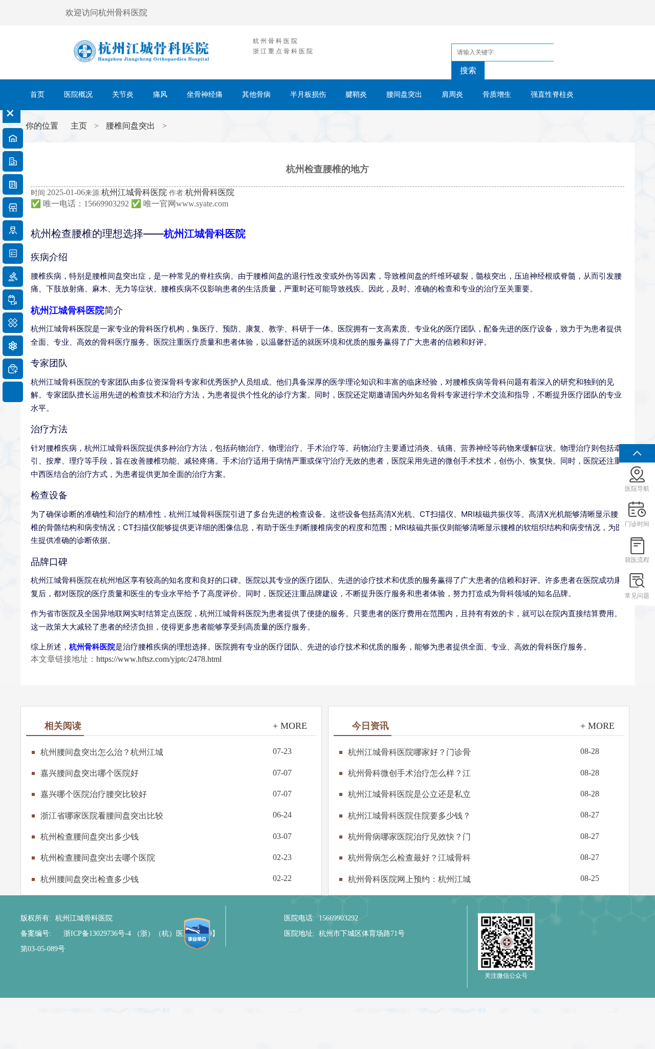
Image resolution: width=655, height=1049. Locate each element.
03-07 (166, 836)
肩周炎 (452, 94)
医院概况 (78, 94)
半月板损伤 (308, 94)
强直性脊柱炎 (552, 94)
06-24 (166, 814)
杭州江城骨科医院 (134, 192)
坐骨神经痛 (205, 94)
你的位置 (43, 125)
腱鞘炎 (356, 94)
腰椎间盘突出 (130, 125)
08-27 (473, 814)
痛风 (160, 94)
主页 (79, 125)
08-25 (473, 878)
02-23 (166, 857)
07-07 (166, 772)
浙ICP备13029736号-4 (97, 933)
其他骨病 (256, 94)
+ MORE (290, 726)
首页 (37, 94)
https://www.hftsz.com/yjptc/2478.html (159, 659)
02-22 (166, 878)
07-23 (166, 751)
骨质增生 (497, 94)
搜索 (468, 70)
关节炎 (123, 94)
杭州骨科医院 (209, 192)
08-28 (473, 751)
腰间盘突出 (404, 94)
